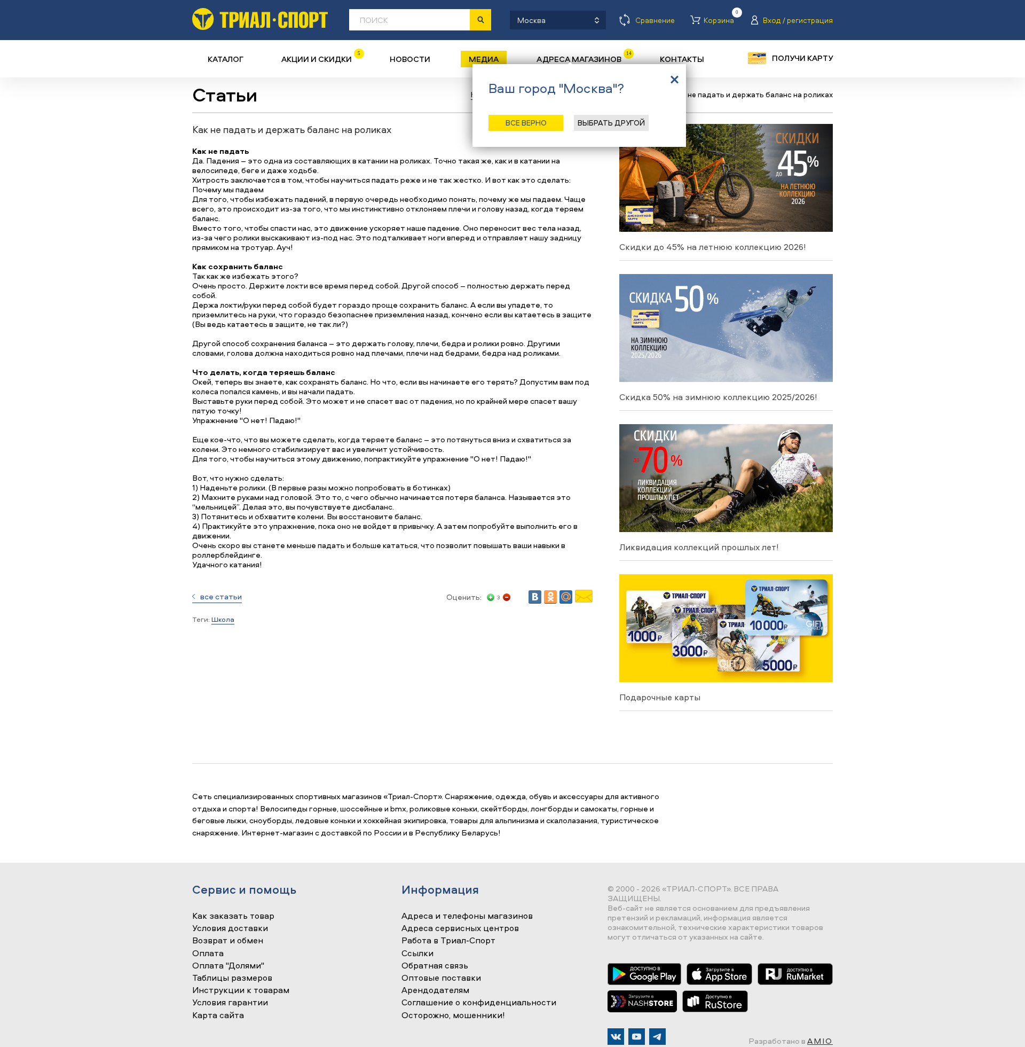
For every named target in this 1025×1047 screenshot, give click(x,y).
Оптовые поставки (441, 978)
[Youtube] (636, 1036)
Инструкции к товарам (240, 990)
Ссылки (417, 953)
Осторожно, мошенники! (453, 1015)
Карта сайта (218, 1015)
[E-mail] (584, 599)
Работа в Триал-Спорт (448, 940)
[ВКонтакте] (535, 597)
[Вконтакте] (616, 1036)
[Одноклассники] (550, 597)
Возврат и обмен (227, 940)
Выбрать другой (611, 123)
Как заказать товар (233, 916)
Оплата (208, 953)
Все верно (526, 123)
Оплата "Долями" (228, 965)
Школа (222, 619)
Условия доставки (230, 928)
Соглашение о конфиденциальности (478, 1002)
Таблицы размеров (232, 978)
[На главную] (260, 19)
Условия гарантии (230, 1002)
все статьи (221, 596)
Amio (820, 1040)
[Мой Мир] (565, 597)
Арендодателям (435, 990)
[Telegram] (657, 1036)
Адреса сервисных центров (460, 928)
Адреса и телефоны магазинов (467, 916)
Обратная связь (434, 965)
